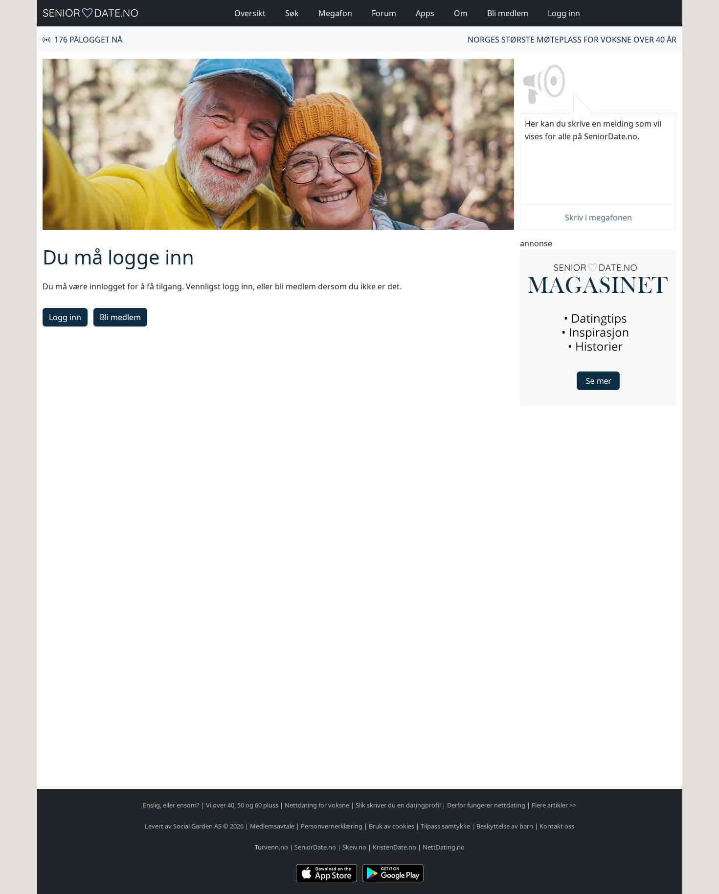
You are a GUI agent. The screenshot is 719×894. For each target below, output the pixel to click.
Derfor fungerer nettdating (486, 805)
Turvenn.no (271, 847)
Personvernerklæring (331, 826)
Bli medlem (507, 13)
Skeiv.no (354, 847)
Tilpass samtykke (445, 826)
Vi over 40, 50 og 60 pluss (242, 805)
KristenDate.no (394, 847)
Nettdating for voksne (317, 805)
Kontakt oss (556, 826)
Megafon (335, 13)
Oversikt (250, 13)
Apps (425, 13)
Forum (384, 13)
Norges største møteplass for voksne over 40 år (572, 39)
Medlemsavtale (272, 826)
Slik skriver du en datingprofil (398, 805)
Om (461, 13)
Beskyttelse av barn (504, 826)
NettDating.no (444, 847)
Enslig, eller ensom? (171, 805)
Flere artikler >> (554, 805)
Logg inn (564, 13)
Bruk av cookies (391, 826)
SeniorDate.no (315, 847)
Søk (292, 13)
